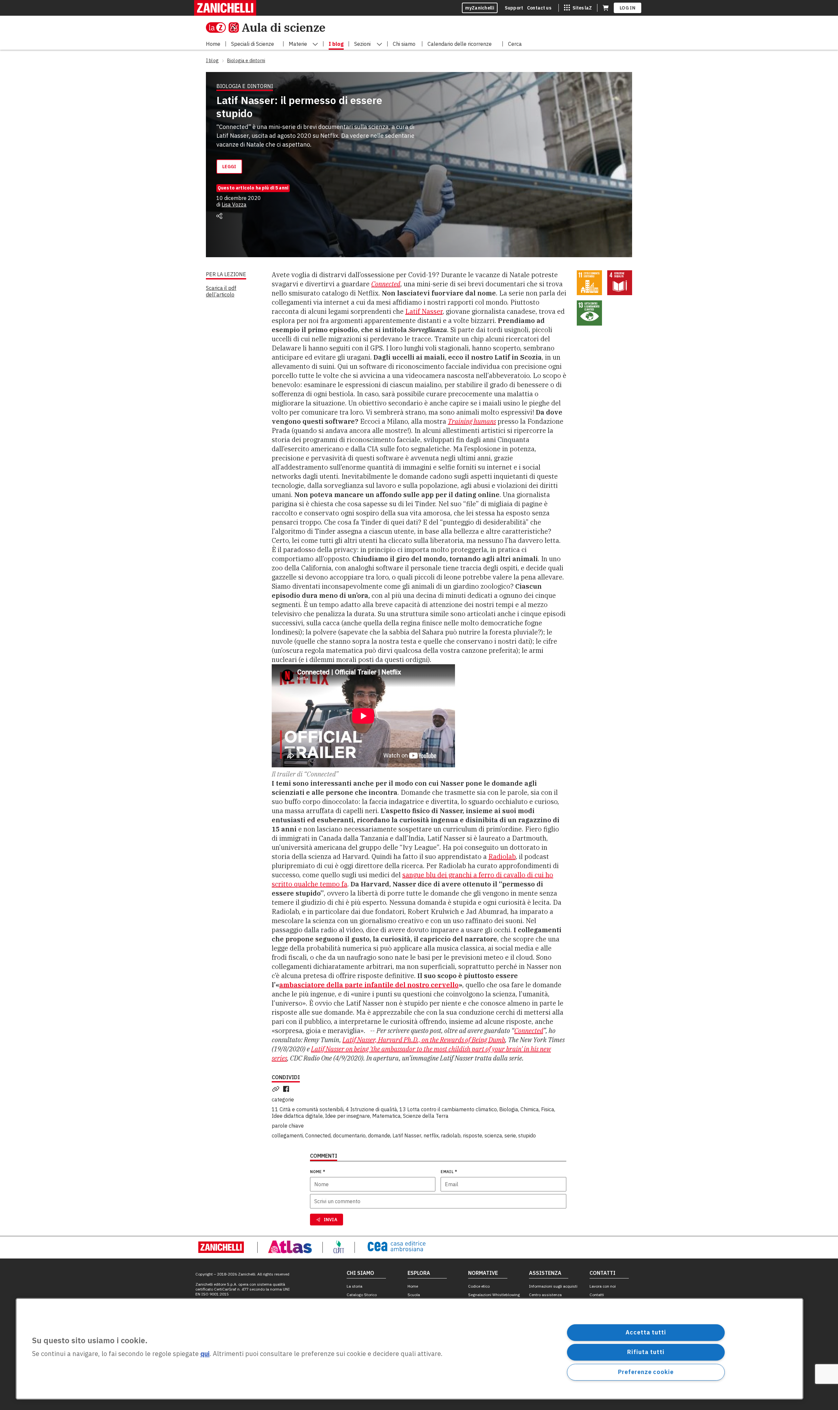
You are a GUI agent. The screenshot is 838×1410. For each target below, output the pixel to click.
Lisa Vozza (234, 204)
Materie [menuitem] (298, 44)
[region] (409, 1349)
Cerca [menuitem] (515, 44)
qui (205, 1353)
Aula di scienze (283, 27)
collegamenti (287, 1135)
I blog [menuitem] (336, 44)
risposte (472, 1135)
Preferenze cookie (645, 1372)
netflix (431, 1135)
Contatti (597, 1294)
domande (379, 1135)
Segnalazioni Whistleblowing (494, 1294)
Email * (449, 1171)
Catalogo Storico (362, 1294)
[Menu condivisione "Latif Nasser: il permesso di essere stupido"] (219, 216)
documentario (349, 1135)
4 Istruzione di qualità (371, 1109)
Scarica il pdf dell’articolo (221, 291)
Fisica (547, 1109)
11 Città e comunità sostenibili (307, 1109)
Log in (627, 8)
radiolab (451, 1135)
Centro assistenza (545, 1294)
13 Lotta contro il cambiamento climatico (448, 1109)
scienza (493, 1135)
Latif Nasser (424, 311)
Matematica (386, 1116)
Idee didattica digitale (297, 1116)
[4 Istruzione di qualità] (619, 282)
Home (413, 1286)
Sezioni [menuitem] (362, 44)
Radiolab (502, 856)
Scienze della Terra (425, 1116)
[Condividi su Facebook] (287, 1089)
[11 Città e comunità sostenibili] (589, 282)
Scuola (414, 1294)
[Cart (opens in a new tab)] (606, 8)
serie (510, 1135)
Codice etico (479, 1286)
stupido (527, 1135)
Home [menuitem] (213, 44)
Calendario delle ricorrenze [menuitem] (460, 44)
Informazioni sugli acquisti (553, 1286)
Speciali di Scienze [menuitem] (252, 44)
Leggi (229, 167)
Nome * (317, 1171)
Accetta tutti (646, 1332)
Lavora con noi (603, 1286)
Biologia (508, 1109)
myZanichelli (479, 8)
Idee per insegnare (347, 1116)
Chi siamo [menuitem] (404, 44)
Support (514, 8)
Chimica (529, 1109)
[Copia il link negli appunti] (277, 1089)
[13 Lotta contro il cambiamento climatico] (589, 313)
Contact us (539, 8)
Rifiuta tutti (646, 1352)
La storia (354, 1286)
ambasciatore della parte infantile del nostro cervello (369, 984)
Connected (385, 283)
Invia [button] (330, 1220)
